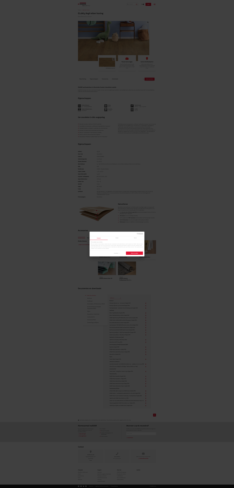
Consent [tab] (99, 238)
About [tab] (135, 237)
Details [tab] (117, 237)
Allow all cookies (134, 253)
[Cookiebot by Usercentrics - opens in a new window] (137, 234)
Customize (116, 253)
